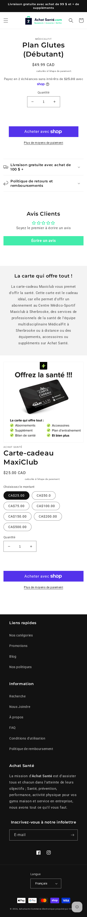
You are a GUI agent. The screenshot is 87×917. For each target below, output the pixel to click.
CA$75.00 (16, 506)
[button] (6, 20)
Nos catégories (21, 635)
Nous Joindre (19, 707)
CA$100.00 (46, 506)
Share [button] (13, 601)
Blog (12, 656)
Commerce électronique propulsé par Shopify (54, 909)
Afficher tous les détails (59, 601)
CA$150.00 (17, 516)
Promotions (18, 646)
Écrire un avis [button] (43, 240)
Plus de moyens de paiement (43, 142)
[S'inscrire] (72, 835)
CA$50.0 (44, 495)
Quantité (43, 92)
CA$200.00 (48, 516)
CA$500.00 (17, 527)
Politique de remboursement (31, 749)
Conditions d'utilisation (27, 738)
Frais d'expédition (25, 71)
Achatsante (25, 909)
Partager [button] (46, 198)
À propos (16, 717)
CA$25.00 (16, 495)
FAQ (12, 728)
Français (41, 883)
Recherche (17, 696)
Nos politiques (20, 667)
